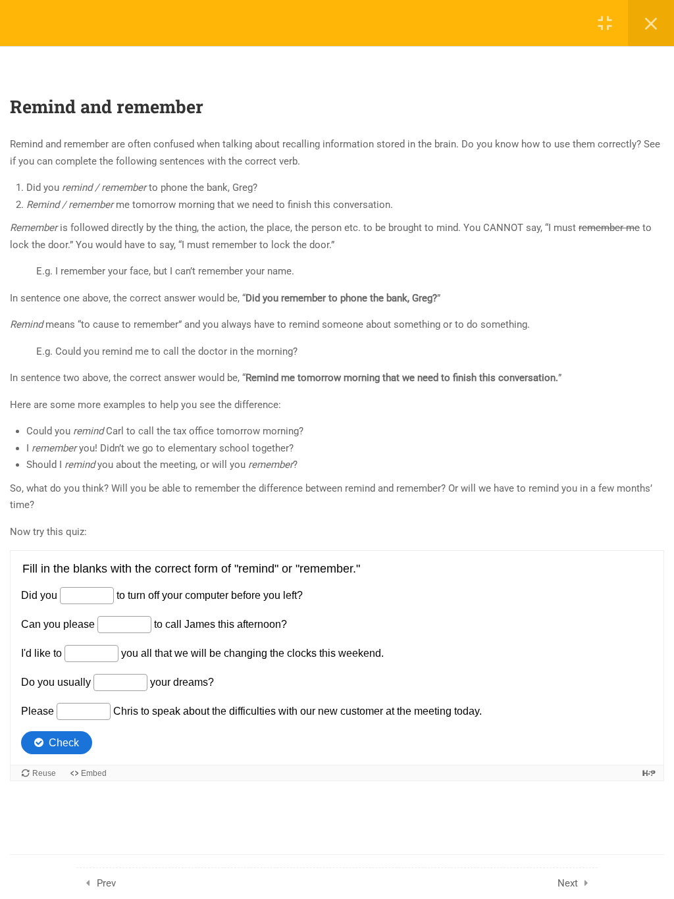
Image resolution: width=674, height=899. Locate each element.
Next (567, 883)
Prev (106, 883)
